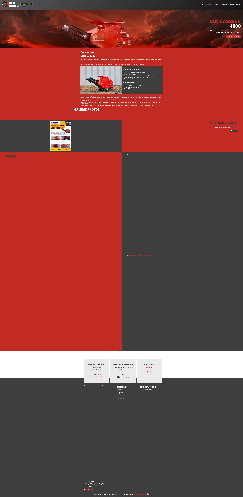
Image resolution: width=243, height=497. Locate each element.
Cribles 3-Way (121, 393)
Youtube (149, 370)
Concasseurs (208, 4)
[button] (212, 5)
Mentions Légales (148, 389)
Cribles (217, 4)
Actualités (120, 390)
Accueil (201, 4)
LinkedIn (149, 372)
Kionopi (135, 494)
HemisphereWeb (142, 494)
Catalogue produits (122, 398)
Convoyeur (224, 4)
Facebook (149, 367)
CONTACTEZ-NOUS (233, 36)
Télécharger (234, 130)
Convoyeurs (120, 395)
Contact (238, 4)
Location (231, 4)
